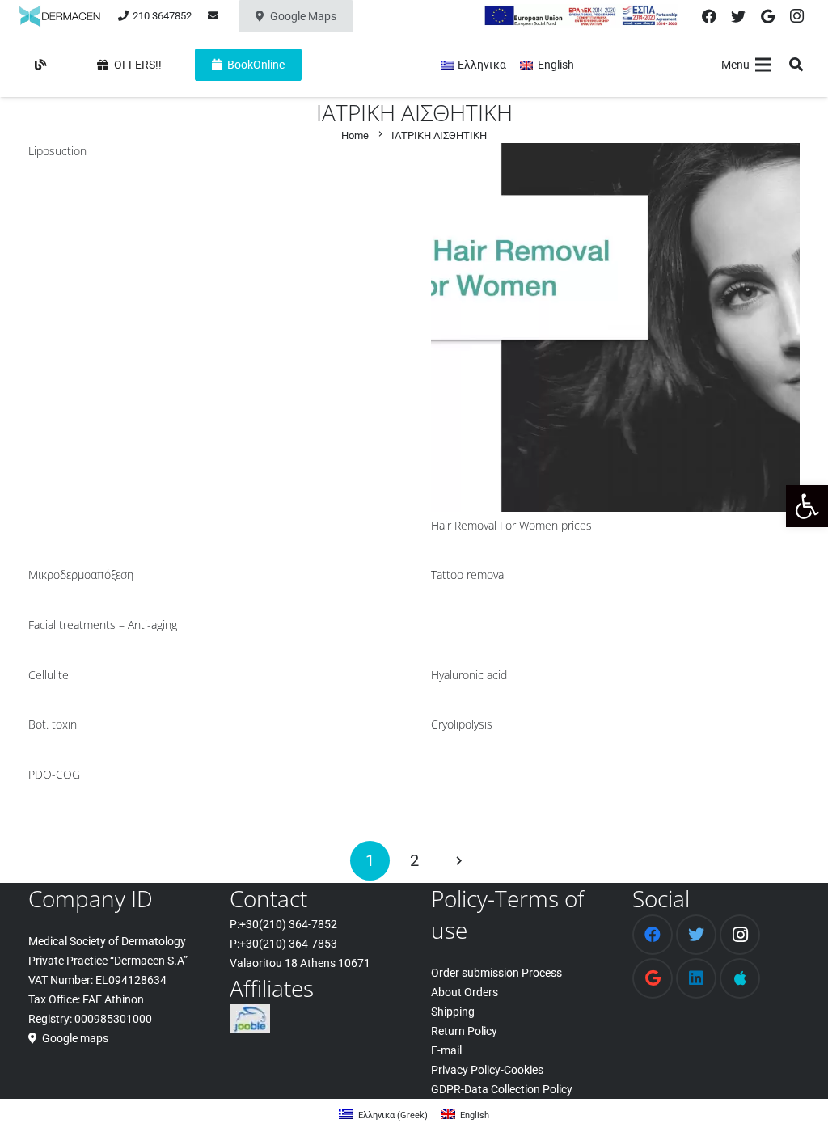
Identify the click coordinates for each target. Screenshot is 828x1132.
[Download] (740, 978)
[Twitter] (738, 16)
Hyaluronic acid (469, 674)
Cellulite (48, 674)
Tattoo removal (468, 574)
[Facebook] (709, 16)
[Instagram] (796, 16)
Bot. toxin (52, 724)
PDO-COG (54, 774)
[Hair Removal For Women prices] (615, 152)
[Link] (60, 16)
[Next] (458, 861)
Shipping (453, 1011)
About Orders (464, 992)
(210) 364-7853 (298, 943)
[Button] (41, 64)
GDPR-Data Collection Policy (501, 1089)
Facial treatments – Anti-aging (102, 624)
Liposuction (57, 150)
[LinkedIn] (696, 978)
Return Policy (464, 1030)
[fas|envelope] (215, 16)
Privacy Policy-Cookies (487, 1069)
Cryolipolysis (461, 724)
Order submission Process (496, 972)
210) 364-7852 (300, 924)
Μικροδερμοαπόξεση (80, 574)
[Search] (796, 64)
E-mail (446, 1050)
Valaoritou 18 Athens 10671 (300, 963)
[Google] (767, 16)
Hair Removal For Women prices (511, 525)
